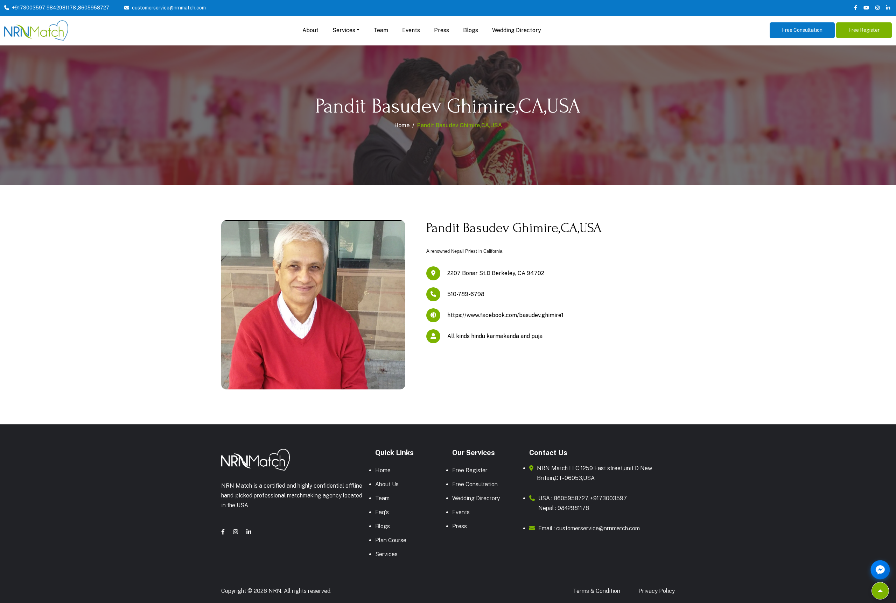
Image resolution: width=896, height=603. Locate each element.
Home (402, 125)
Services (386, 554)
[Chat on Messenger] (880, 570)
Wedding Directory (516, 30)
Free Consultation (802, 30)
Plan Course (390, 540)
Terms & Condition (596, 591)
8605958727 (93, 7)
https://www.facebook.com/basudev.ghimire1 (505, 315)
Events (411, 30)
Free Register (864, 30)
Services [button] (343, 30)
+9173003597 (28, 7)
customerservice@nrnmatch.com (169, 7)
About (310, 30)
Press (441, 30)
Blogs (470, 30)
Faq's (382, 512)
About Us (387, 484)
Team (380, 30)
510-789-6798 (465, 294)
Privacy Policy (656, 591)
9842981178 (61, 7)
